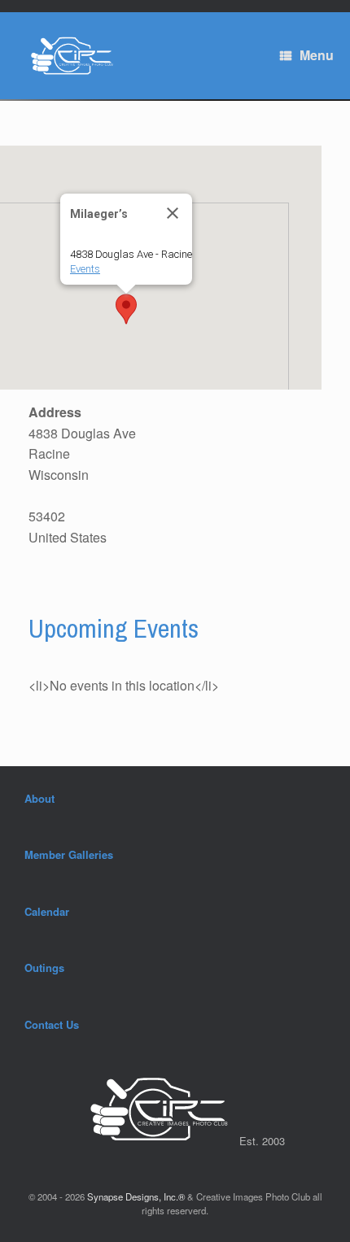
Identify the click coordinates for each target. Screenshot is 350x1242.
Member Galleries (68, 854)
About (39, 798)
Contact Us (51, 1024)
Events (85, 269)
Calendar (46, 911)
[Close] (172, 213)
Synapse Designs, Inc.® (136, 1196)
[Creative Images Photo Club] (67, 55)
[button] (126, 309)
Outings (44, 967)
